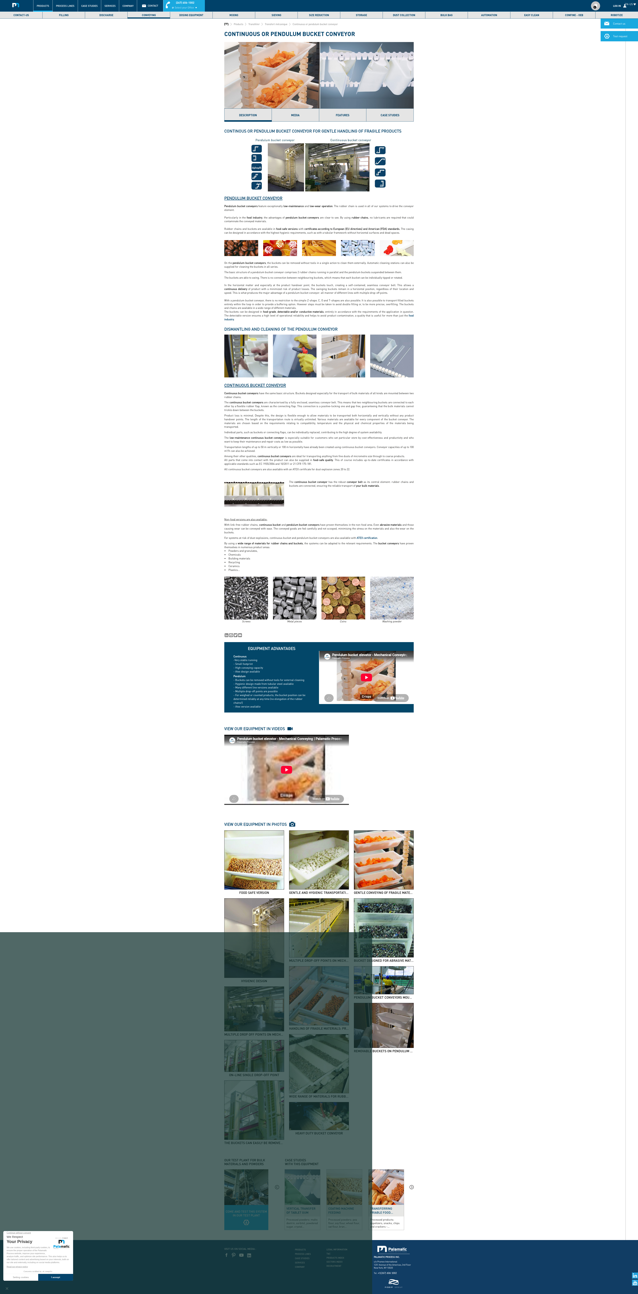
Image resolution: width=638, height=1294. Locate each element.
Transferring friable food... (381, 1210)
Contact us (619, 23)
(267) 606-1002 (185, 2)
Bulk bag (446, 15)
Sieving (276, 15)
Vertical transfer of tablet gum (301, 1210)
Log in (617, 5)
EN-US (629, 4)
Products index (335, 1257)
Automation (489, 15)
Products (43, 5)
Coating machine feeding (341, 1210)
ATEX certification (367, 537)
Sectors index (334, 1261)
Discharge (106, 15)
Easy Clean (531, 15)
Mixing (233, 15)
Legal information (336, 1249)
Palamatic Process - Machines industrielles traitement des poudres (16, 4)
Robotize (617, 15)
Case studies (89, 5)
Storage (361, 15)
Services (110, 5)
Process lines (65, 5)
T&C (328, 1253)
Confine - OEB (574, 15)
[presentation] (277, 1187)
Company (128, 5)
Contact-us (21, 15)
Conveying (149, 15)
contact (153, 5)
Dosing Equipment (191, 15)
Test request (620, 36)
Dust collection (404, 15)
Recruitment (333, 1266)
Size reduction (319, 15)
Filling (64, 15)
